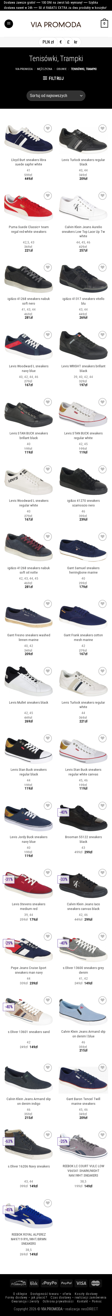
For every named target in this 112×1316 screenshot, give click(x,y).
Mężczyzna (44, 69)
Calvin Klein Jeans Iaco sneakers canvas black (83, 906)
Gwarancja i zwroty (25, 1301)
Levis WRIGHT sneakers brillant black (83, 368)
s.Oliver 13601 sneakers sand (29, 1032)
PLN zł (48, 42)
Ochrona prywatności (58, 1301)
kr (75, 42)
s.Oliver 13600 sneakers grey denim (83, 970)
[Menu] (8, 24)
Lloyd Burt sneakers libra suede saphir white (28, 162)
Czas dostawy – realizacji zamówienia (79, 1297)
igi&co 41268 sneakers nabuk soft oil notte (29, 570)
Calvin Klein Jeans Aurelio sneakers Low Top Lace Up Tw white (83, 231)
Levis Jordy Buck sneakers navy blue (28, 839)
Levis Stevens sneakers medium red (28, 906)
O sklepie (20, 1294)
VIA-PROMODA (24, 69)
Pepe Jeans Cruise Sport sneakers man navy (28, 970)
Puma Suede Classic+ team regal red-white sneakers (29, 229)
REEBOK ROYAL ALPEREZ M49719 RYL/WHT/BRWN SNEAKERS (28, 1239)
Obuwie (62, 69)
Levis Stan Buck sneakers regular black (29, 771)
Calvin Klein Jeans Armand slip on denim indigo (29, 1101)
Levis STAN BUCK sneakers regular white (83, 435)
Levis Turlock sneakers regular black (83, 162)
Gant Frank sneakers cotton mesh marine (83, 637)
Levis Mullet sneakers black (28, 702)
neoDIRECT (89, 1309)
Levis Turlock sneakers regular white (83, 704)
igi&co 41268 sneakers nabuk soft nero (29, 301)
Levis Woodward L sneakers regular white (28, 502)
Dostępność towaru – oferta (50, 1294)
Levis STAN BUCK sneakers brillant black (29, 435)
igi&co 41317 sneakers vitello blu (83, 301)
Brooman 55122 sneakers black (83, 839)
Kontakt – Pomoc (89, 1301)
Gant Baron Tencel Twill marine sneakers (83, 1101)
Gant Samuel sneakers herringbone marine (83, 570)
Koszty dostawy (86, 1294)
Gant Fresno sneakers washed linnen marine (28, 637)
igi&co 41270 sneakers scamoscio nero (83, 502)
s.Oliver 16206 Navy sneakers (29, 1166)
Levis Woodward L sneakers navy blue (28, 368)
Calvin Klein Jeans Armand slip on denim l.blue (83, 1033)
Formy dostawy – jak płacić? (26, 1297)
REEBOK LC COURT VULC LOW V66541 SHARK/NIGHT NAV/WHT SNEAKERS (83, 1170)
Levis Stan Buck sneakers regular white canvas (83, 771)
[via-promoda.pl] (56, 24)
